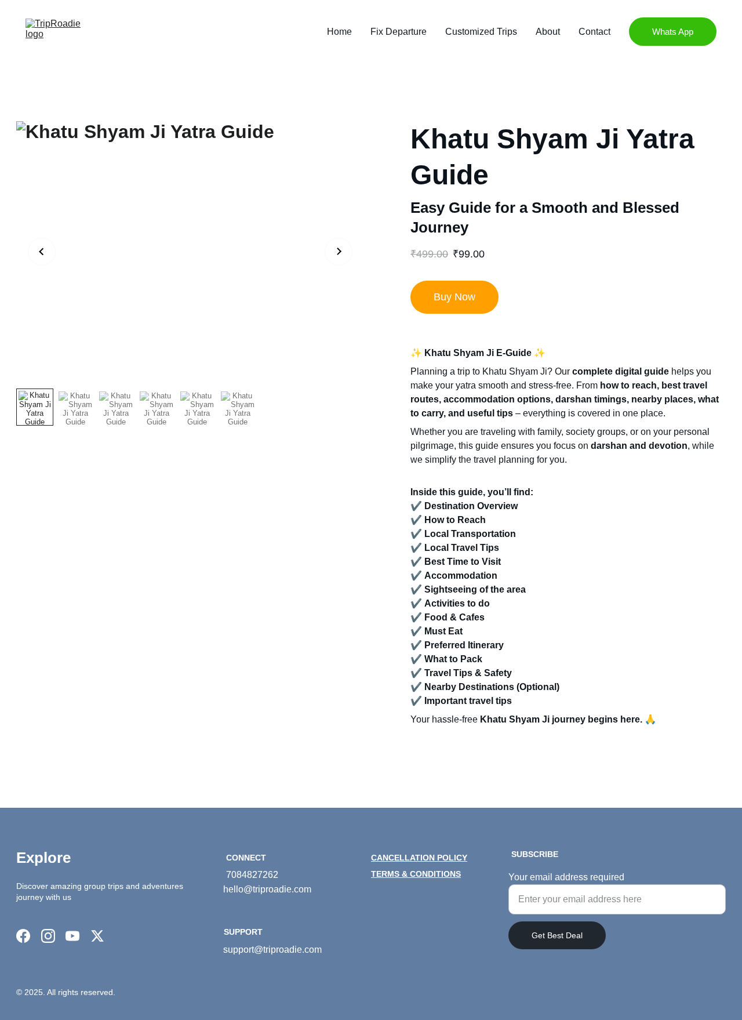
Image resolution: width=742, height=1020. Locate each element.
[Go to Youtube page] (72, 936)
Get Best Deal (557, 935)
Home (339, 32)
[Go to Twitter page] (97, 936)
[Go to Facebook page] (23, 936)
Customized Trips (481, 32)
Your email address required (566, 877)
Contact (594, 32)
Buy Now (454, 297)
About (548, 32)
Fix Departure (398, 32)
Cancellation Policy (419, 857)
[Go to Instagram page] (48, 936)
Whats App (672, 32)
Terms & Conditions (416, 874)
